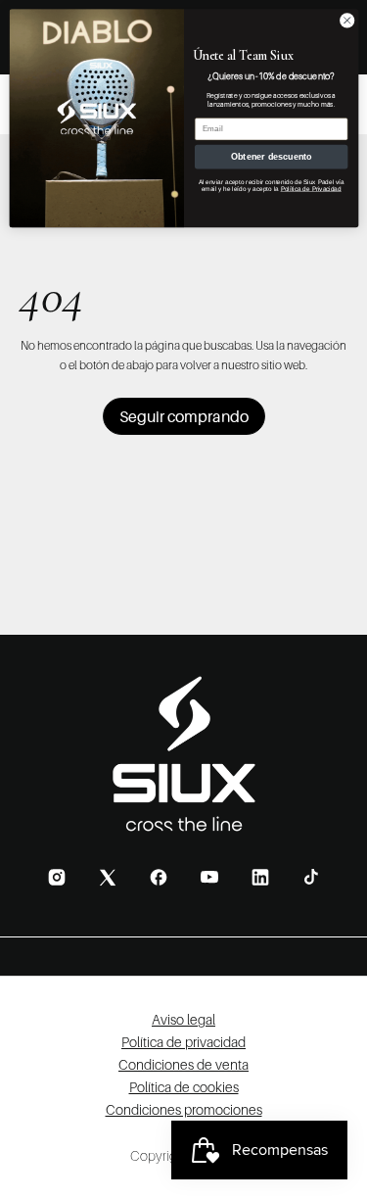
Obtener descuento (270, 157)
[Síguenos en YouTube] (209, 877)
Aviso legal (183, 1019)
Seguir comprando (184, 416)
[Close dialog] (346, 20)
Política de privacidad (183, 1041)
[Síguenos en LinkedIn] (260, 877)
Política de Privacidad (310, 188)
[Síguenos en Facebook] (158, 877)
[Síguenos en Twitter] (107, 877)
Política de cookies (184, 1087)
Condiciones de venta (183, 1064)
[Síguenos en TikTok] (311, 877)
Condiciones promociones (184, 1109)
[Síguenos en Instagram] (57, 877)
